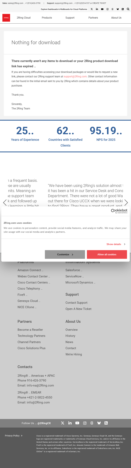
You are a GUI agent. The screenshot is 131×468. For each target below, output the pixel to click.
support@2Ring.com (64, 3)
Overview (72, 330)
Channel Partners (29, 342)
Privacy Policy (13, 435)
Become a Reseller (30, 330)
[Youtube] (102, 9)
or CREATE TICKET (98, 3)
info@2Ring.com (38, 402)
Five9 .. (22, 295)
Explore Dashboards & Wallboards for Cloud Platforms (64, 9)
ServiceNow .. (75, 276)
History (70, 336)
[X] (92, 9)
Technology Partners (31, 336)
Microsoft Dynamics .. (80, 282)
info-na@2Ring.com (40, 385)
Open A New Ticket (78, 309)
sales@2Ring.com (15, 3)
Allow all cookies (106, 254)
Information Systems (83, 262)
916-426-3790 (36, 380)
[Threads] (112, 9)
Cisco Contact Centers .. (34, 282)
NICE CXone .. (27, 307)
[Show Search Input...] (128, 9)
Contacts (25, 367)
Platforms (26, 262)
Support (70, 17)
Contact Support (76, 302)
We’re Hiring (74, 354)
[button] (5, 202)
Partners (93, 17)
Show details (114, 244)
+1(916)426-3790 (32, 3)
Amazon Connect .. (30, 270)
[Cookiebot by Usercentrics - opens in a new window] (113, 211)
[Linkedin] (97, 9)
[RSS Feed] (123, 9)
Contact (71, 348)
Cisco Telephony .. (30, 288)
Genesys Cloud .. (29, 301)
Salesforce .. (74, 270)
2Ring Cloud (24, 17)
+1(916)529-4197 (82, 3)
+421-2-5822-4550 (39, 397)
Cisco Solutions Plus (32, 348)
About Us (116, 17)
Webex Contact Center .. (34, 276)
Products (47, 17)
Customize (63, 254)
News (69, 342)
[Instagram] (107, 9)
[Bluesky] (118, 9)
